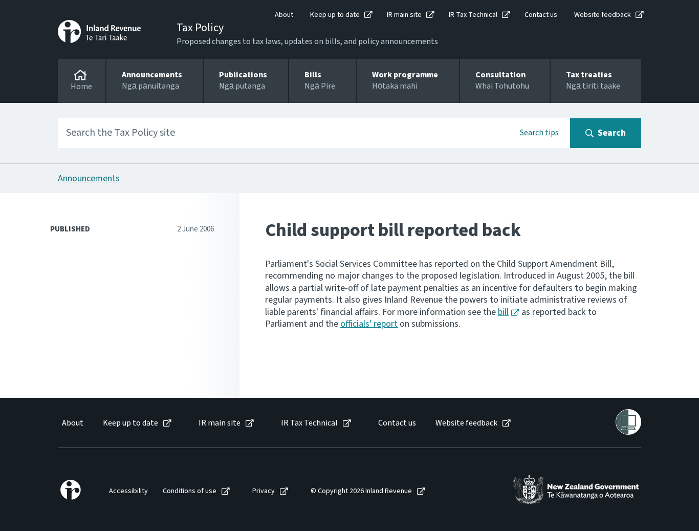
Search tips (539, 132)
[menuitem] (71, 423)
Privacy (263, 491)
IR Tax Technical (473, 15)
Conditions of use (189, 491)
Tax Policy (200, 27)
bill (503, 312)
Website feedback (602, 15)
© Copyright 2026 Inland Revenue (361, 491)
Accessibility (128, 491)
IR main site (404, 15)
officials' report (369, 323)
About (284, 15)
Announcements (89, 178)
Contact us (541, 15)
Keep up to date (335, 15)
